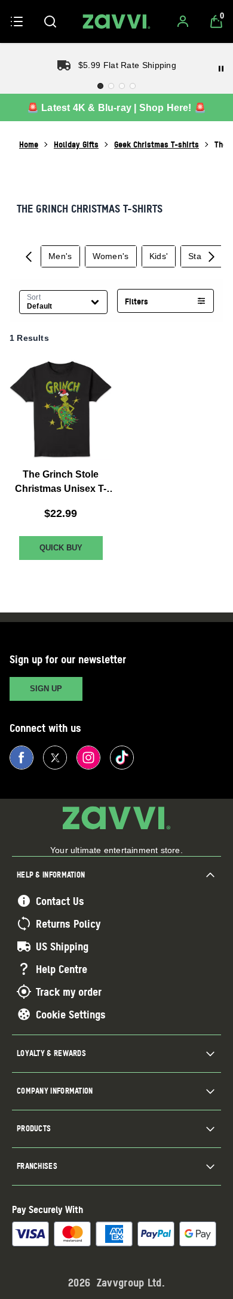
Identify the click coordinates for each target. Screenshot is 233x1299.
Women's (111, 256)
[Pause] (221, 68)
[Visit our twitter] (55, 757)
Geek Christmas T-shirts (156, 144)
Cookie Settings (71, 1014)
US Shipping (62, 946)
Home (28, 144)
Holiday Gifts (76, 144)
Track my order (69, 991)
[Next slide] (211, 256)
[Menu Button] (17, 21)
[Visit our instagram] (88, 757)
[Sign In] (183, 21)
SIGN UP (46, 688)
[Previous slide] (28, 256)
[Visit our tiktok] (122, 757)
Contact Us (60, 900)
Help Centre (61, 968)
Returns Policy (68, 923)
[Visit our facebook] (21, 757)
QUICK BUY (60, 547)
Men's (60, 256)
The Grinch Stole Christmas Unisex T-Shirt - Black (60, 482)
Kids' (158, 256)
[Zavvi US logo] (116, 21)
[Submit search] (50, 21)
